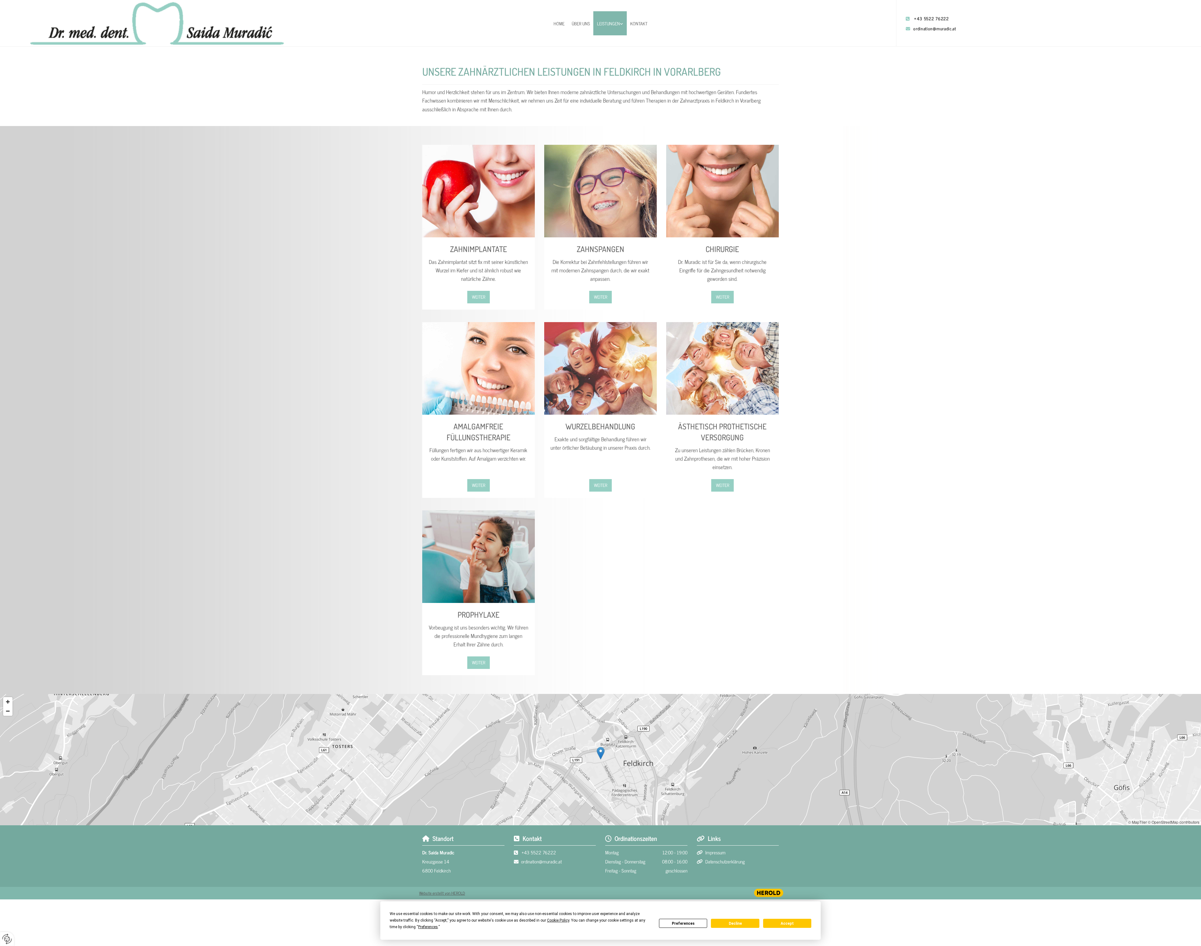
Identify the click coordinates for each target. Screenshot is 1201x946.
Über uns (581, 23)
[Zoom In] (8, 701)
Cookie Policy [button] (558, 920)
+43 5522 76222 (931, 18)
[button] (478, 297)
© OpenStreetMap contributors (1173, 822)
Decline (735, 923)
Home (559, 23)
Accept (787, 923)
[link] (610, 23)
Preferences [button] (428, 927)
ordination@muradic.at (934, 28)
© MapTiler (1137, 822)
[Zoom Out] (8, 711)
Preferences (683, 923)
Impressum (715, 852)
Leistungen (608, 23)
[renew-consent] (7, 939)
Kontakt (638, 23)
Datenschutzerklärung (725, 861)
